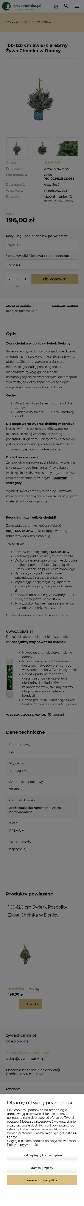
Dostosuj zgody (42, 1167)
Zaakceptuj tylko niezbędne (42, 1155)
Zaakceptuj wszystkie (42, 1180)
